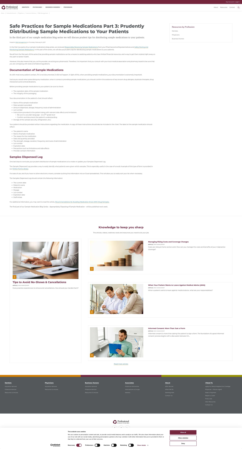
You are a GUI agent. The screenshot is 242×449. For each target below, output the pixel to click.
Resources (223, 7)
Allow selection (183, 438)
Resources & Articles (11, 392)
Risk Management (21, 42)
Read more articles (121, 364)
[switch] (97, 445)
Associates (129, 383)
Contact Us (169, 395)
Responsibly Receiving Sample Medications (81, 47)
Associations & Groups (132, 389)
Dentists (175, 31)
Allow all (183, 432)
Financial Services (10, 389)
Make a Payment (210, 392)
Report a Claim (210, 395)
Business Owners (178, 39)
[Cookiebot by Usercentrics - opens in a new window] (55, 445)
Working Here (169, 392)
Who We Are (169, 386)
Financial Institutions (132, 386)
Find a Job (208, 399)
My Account (232, 2)
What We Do (169, 389)
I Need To (209, 383)
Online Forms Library (20, 169)
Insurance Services (11, 386)
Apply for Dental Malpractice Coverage (217, 386)
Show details (141, 445)
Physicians (175, 35)
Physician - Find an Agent (213, 389)
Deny (183, 443)
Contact (232, 7)
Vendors (127, 392)
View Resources (210, 402)
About (216, 7)
